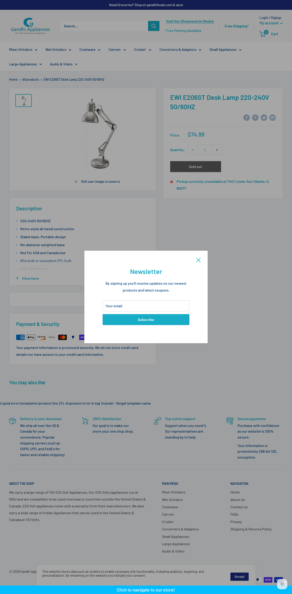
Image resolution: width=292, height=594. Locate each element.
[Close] (198, 259)
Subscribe (146, 319)
